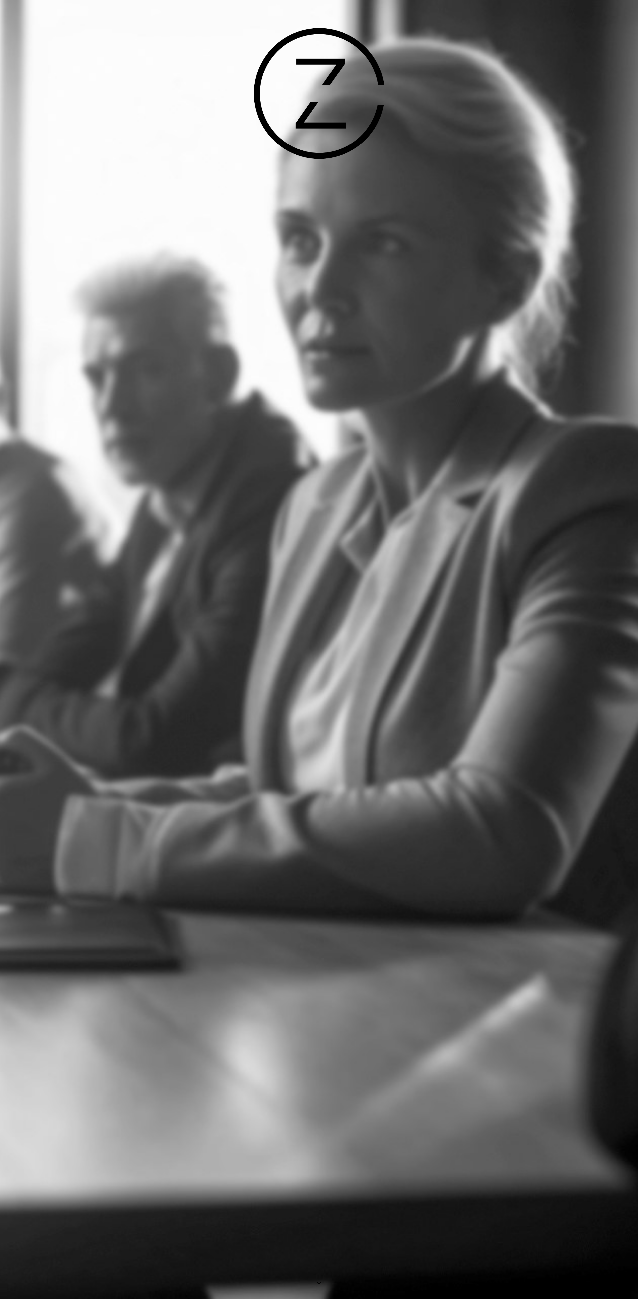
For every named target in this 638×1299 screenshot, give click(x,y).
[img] (319, 649)
